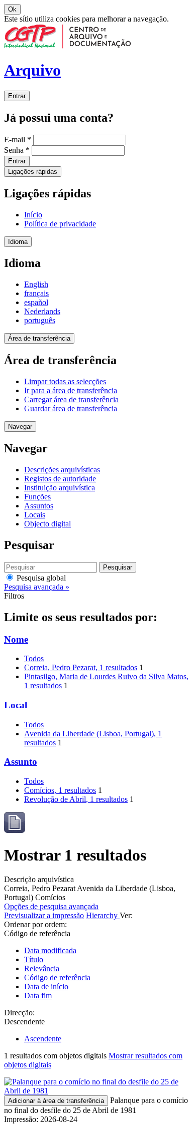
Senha (17, 150)
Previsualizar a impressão (44, 915)
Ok (12, 9)
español (36, 302)
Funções (37, 496)
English (36, 284)
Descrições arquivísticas (62, 469)
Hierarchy (103, 915)
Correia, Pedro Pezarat (80, 667)
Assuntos (38, 505)
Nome (16, 639)
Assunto (20, 761)
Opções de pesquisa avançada (51, 906)
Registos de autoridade (60, 478)
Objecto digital (47, 523)
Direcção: (19, 1012)
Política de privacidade (60, 223)
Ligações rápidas (32, 171)
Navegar (20, 426)
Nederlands (42, 311)
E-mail (17, 139)
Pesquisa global (40, 578)
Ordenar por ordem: (35, 924)
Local (15, 705)
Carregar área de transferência (71, 399)
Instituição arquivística (59, 487)
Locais (34, 514)
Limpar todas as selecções (65, 381)
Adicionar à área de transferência (56, 1100)
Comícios (60, 790)
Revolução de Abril (76, 799)
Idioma (18, 241)
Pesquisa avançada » (36, 587)
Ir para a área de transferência (70, 390)
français (36, 293)
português (39, 320)
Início (33, 214)
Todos (34, 658)
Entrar (17, 96)
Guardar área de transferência (70, 408)
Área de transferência (39, 338)
